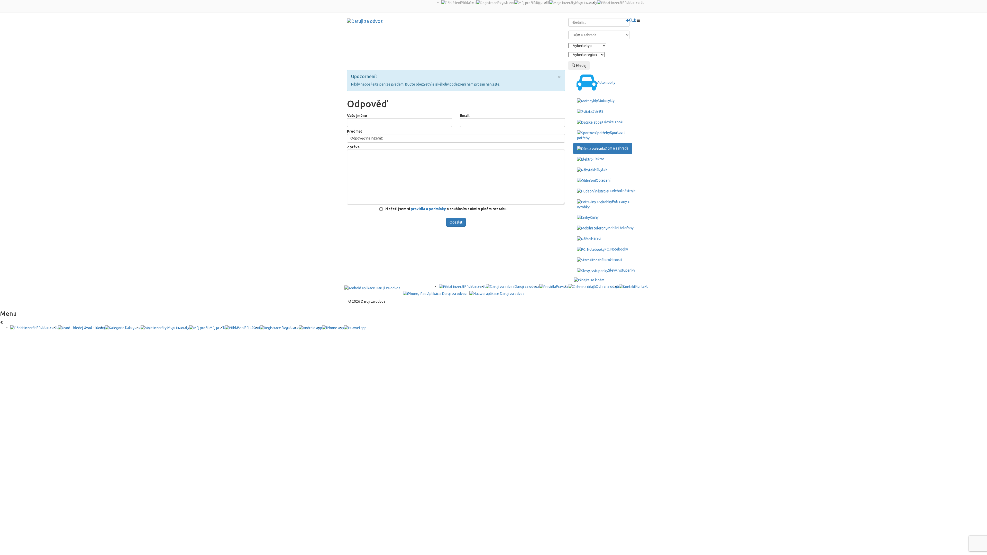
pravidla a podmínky (429, 209)
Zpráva (353, 147)
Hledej (580, 65)
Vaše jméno (357, 116)
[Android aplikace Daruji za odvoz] (372, 288)
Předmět (354, 131)
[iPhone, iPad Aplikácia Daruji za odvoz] (435, 293)
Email (464, 116)
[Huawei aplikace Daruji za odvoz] (497, 293)
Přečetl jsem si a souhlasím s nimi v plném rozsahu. (446, 209)
